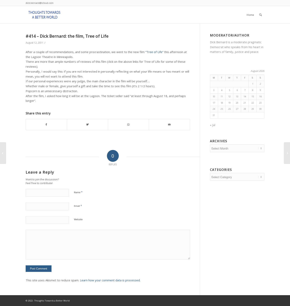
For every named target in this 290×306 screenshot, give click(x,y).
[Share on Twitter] (87, 124)
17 (214, 102)
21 (245, 102)
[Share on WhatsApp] (128, 124)
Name (78, 192)
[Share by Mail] (169, 124)
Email (78, 206)
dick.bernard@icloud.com (39, 2)
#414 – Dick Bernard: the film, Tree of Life (67, 36)
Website (78, 219)
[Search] (260, 14)
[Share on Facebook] (46, 124)
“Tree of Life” (154, 52)
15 (253, 96)
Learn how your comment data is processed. (110, 280)
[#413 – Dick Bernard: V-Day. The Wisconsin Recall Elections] (3, 153)
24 (214, 108)
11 (222, 96)
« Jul (212, 125)
